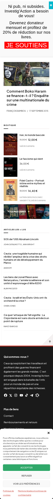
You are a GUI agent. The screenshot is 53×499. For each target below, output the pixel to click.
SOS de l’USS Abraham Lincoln (21, 239)
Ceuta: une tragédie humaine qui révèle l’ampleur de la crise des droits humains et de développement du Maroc (25, 258)
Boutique (10, 125)
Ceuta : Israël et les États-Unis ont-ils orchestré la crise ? (25, 299)
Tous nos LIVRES (16, 211)
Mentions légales (14, 428)
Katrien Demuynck (28, 197)
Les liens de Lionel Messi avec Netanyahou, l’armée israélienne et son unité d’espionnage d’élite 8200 (26, 280)
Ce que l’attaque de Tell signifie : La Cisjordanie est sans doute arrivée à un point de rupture (26, 318)
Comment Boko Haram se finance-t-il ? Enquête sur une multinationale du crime (28, 98)
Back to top (47, 340)
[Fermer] (51, 5)
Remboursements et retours (20, 422)
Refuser (26, 475)
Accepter (26, 467)
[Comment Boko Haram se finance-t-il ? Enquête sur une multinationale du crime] (26, 74)
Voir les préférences (26, 483)
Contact (9, 415)
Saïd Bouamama (27, 146)
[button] (48, 432)
